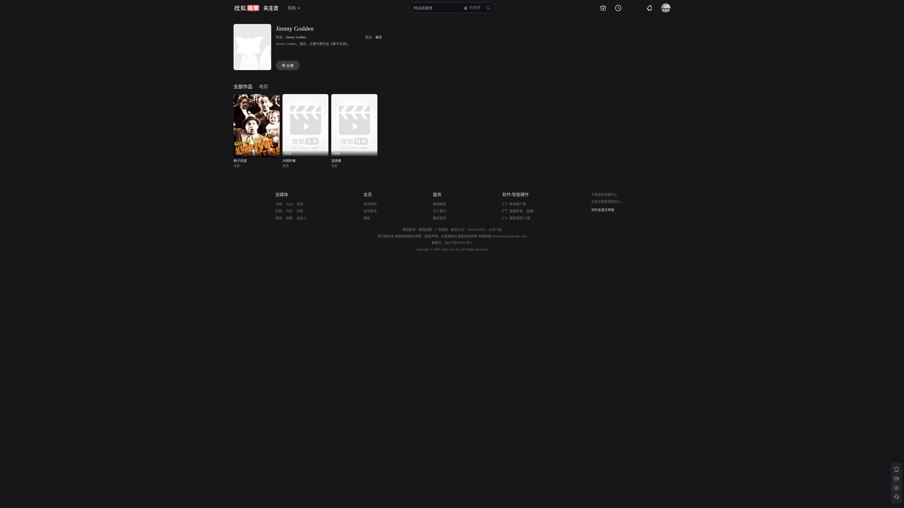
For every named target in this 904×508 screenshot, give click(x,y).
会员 (367, 194)
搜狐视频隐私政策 (408, 236)
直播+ (530, 211)
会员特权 (370, 204)
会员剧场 (370, 211)
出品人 (302, 218)
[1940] (257, 97)
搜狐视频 (247, 8)
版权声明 (431, 236)
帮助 (366, 218)
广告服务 (441, 229)
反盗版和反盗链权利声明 (459, 236)
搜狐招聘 (425, 229)
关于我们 (439, 211)
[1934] (305, 97)
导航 (291, 8)
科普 (278, 211)
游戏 (300, 204)
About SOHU (476, 229)
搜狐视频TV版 (519, 218)
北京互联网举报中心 (606, 201)
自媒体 (281, 194)
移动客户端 (517, 204)
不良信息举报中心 (604, 194)
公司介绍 (495, 229)
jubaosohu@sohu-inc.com (509, 236)
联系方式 (457, 229)
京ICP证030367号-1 (458, 243)
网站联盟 (439, 204)
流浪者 (336, 161)
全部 (278, 204)
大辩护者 (289, 161)
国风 (278, 218)
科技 (300, 211)
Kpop (289, 204)
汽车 (289, 211)
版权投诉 (439, 218)
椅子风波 (240, 161)
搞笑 (289, 218)
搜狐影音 (516, 211)
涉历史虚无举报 (602, 210)
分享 (290, 66)
